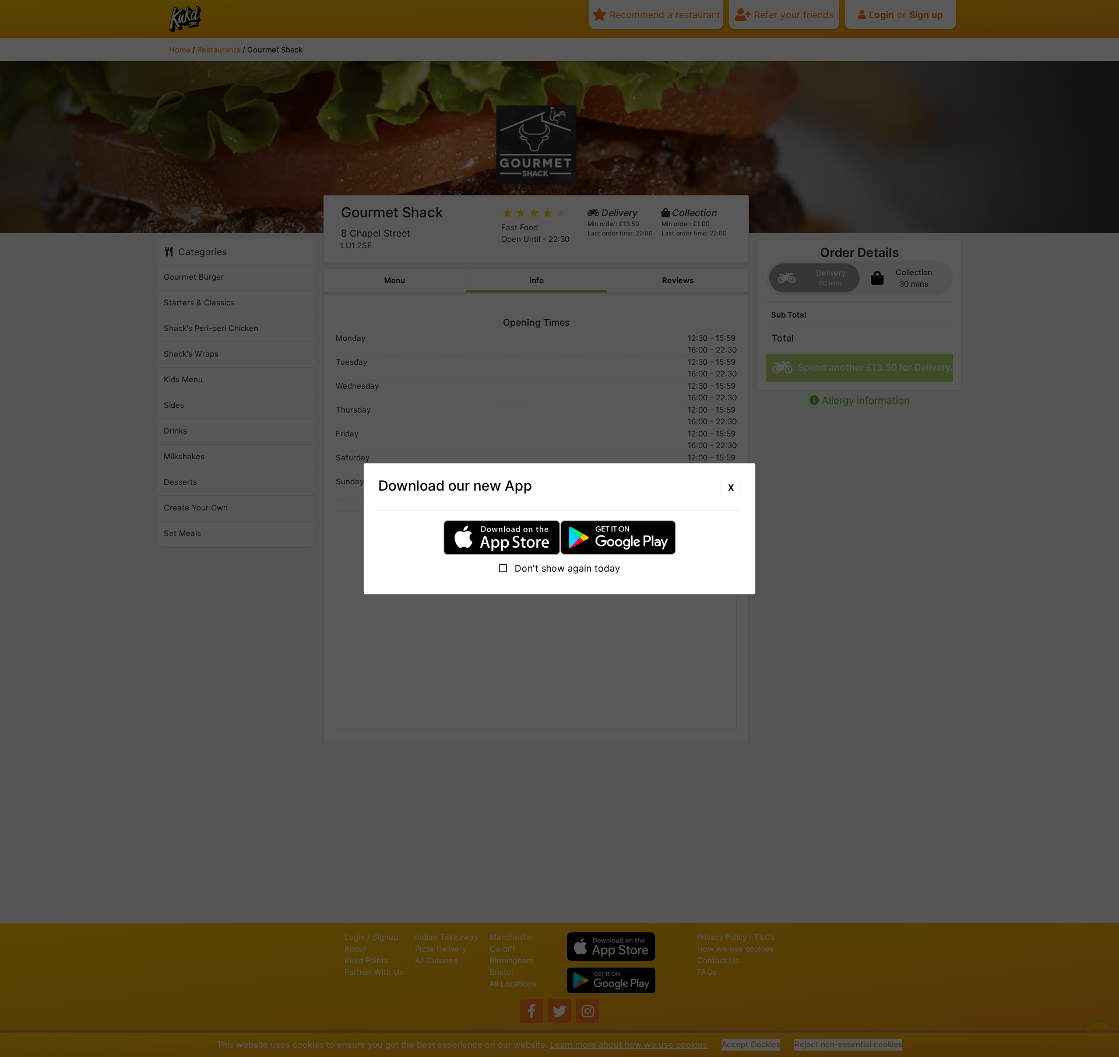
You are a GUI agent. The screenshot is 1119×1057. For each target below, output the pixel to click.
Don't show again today (566, 568)
